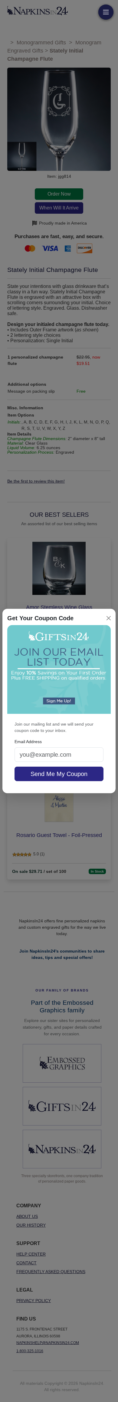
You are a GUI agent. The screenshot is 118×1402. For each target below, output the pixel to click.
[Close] (108, 618)
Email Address (28, 741)
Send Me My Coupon (59, 774)
